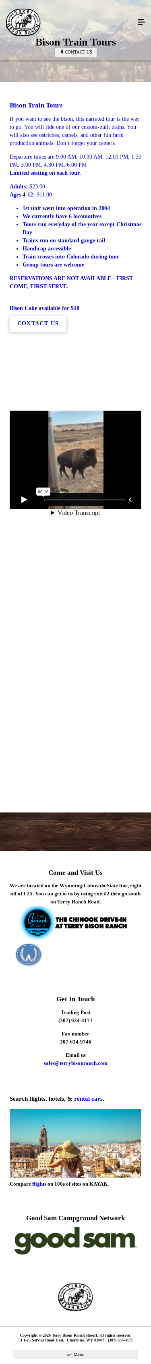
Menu (78, 1354)
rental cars (88, 1098)
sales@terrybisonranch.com (76, 1063)
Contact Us (78, 52)
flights (39, 1184)
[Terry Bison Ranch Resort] (67, 22)
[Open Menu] (141, 22)
